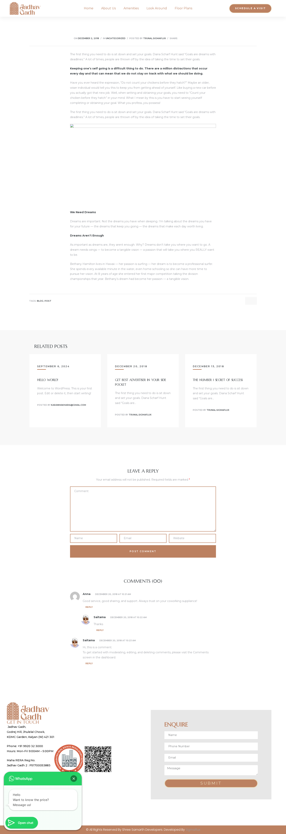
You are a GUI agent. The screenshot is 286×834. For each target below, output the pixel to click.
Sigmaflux (193, 829)
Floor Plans (183, 8)
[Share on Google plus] (200, 38)
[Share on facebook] (181, 38)
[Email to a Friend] (210, 38)
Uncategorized (115, 38)
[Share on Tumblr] (195, 38)
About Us (108, 8)
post (48, 301)
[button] (250, 8)
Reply (89, 607)
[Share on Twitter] (185, 38)
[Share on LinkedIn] (190, 38)
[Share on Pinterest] (205, 38)
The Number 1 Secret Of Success (218, 380)
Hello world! (47, 380)
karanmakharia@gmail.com (68, 405)
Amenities (131, 8)
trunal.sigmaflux (154, 38)
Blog (40, 301)
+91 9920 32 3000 (31, 746)
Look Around (157, 8)
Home (88, 8)
